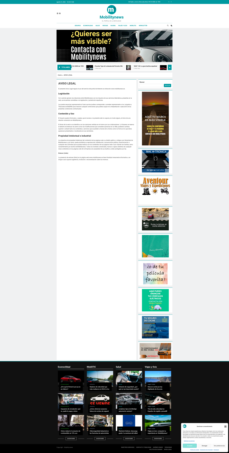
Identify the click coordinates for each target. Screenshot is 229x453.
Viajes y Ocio (122, 25)
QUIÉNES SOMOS (158, 447)
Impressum (216, 449)
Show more (71, 438)
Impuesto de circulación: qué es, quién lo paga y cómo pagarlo (70, 411)
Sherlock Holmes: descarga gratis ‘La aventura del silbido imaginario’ (128, 433)
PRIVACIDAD (168, 447)
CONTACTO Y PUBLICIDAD (143, 447)
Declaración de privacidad (206, 449)
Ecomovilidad (88, 25)
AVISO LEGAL (168, 449)
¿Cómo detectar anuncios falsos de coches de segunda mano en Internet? (99, 411)
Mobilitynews (112, 17)
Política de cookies (194, 449)
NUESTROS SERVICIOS (127, 447)
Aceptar (189, 446)
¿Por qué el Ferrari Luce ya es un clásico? (148, 66)
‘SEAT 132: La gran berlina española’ (112, 66)
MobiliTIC (133, 25)
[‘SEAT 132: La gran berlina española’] (95, 68)
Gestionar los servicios (189, 441)
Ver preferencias (219, 446)
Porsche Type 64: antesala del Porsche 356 (147, 2)
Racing (113, 25)
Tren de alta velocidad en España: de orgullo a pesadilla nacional (158, 411)
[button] (225, 426)
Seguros (78, 25)
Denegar (204, 446)
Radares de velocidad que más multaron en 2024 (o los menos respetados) (99, 389)
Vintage (105, 25)
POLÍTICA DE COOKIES (155, 449)
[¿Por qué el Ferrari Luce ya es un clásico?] (130, 68)
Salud (98, 25)
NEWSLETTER (143, 25)
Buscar (142, 82)
